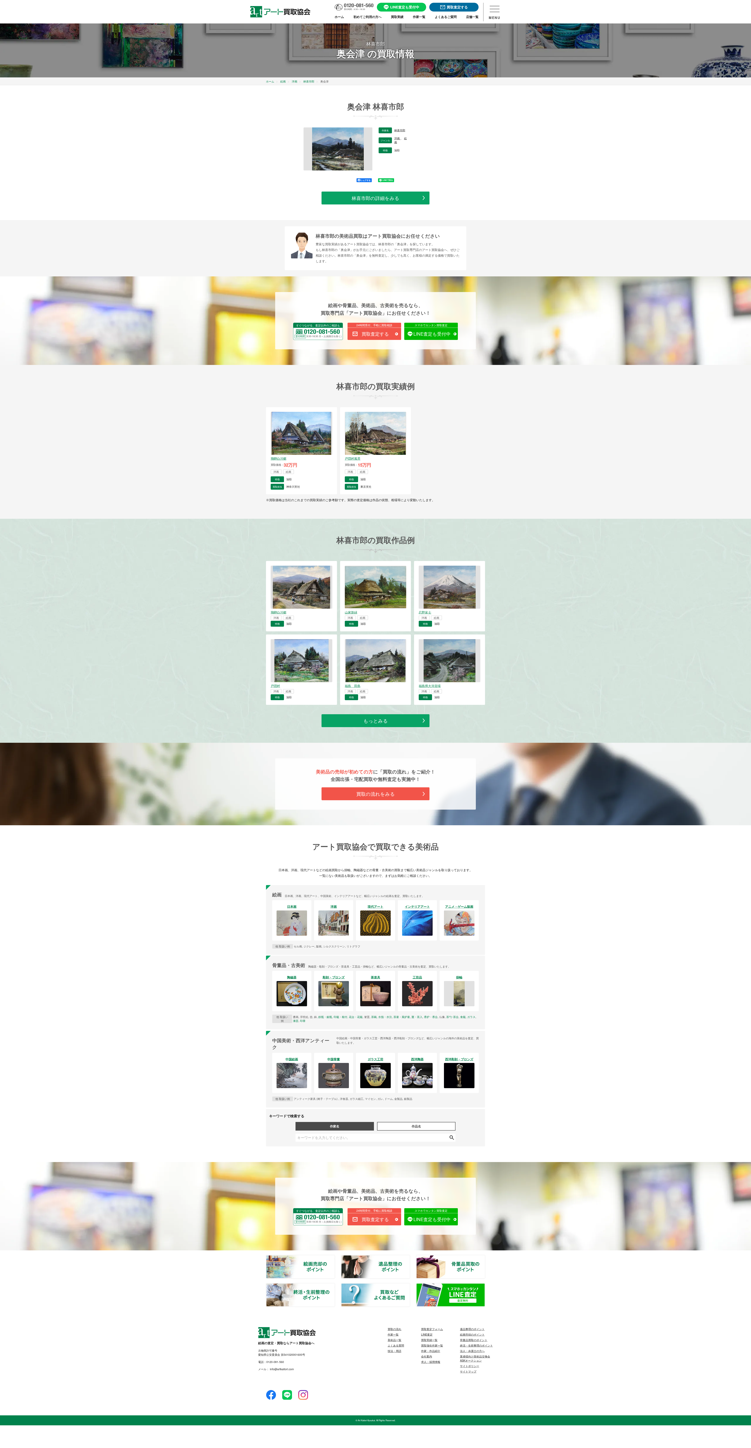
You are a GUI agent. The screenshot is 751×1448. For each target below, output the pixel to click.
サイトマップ (468, 1371)
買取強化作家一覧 (432, 1345)
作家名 (334, 1126)
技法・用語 (394, 1351)
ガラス (471, 1017)
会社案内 (426, 1356)
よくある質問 (396, 1345)
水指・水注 (385, 1017)
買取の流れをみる (375, 793)
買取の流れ (394, 1329)
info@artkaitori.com (281, 1369)
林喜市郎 (399, 130)
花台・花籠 (356, 1017)
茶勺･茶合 (452, 1017)
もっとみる (375, 720)
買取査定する (375, 334)
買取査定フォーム (432, 1329)
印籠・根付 (340, 1017)
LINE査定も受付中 (432, 334)
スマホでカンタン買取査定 (431, 325)
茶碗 (374, 1017)
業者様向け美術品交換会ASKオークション (475, 1358)
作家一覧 (393, 1334)
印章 (302, 1021)
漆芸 (295, 1021)
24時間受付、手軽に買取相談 (374, 325)
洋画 (397, 138)
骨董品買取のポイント (473, 1340)
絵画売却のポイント (334, 1257)
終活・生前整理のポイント (334, 1286)
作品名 (416, 1126)
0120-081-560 (275, 1362)
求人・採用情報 (430, 1362)
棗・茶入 (416, 1017)
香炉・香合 (431, 1017)
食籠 (463, 1017)
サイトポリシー (469, 1366)
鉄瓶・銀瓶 (325, 1017)
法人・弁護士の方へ (472, 1351)
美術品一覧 (394, 1340)
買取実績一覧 (429, 1340)
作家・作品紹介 (430, 1351)
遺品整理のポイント (472, 1329)
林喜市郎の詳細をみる (375, 197)
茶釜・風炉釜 (401, 1017)
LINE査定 (427, 1334)
